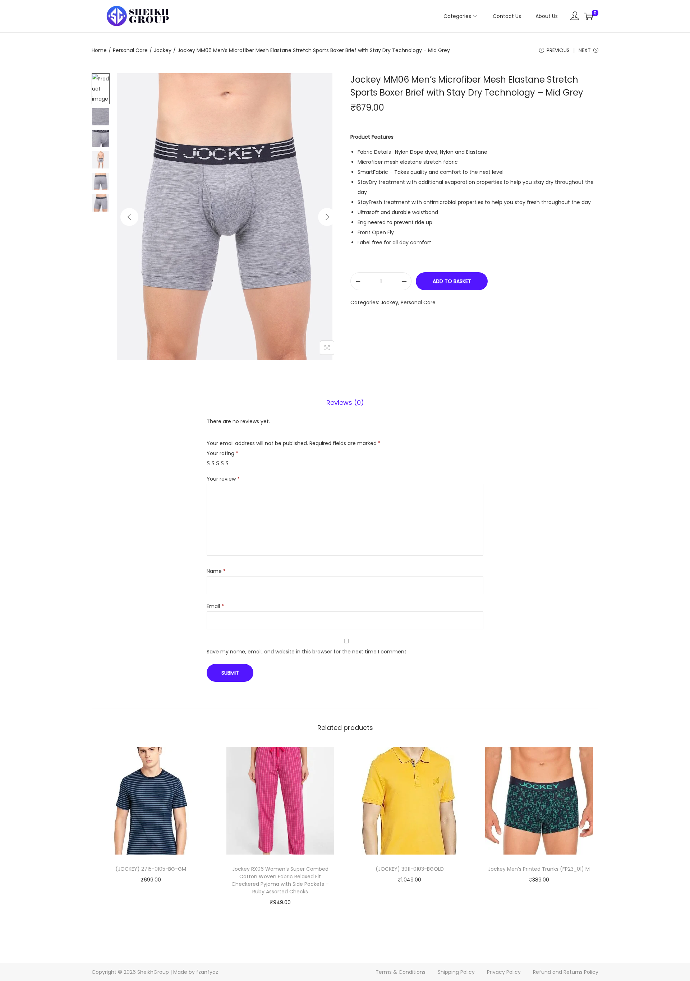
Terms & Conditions (401, 972)
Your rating (222, 453)
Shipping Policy (456, 972)
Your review (223, 478)
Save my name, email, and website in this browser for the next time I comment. (307, 651)
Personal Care (130, 50)
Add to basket (452, 281)
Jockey (162, 50)
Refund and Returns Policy (565, 972)
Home (99, 50)
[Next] (327, 217)
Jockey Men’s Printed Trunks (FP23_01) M (539, 869)
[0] (588, 16)
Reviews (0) (345, 402)
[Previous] (129, 217)
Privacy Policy (504, 972)
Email (215, 606)
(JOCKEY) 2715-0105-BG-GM (150, 869)
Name (216, 571)
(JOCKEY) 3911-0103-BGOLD (410, 869)
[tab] (345, 403)
